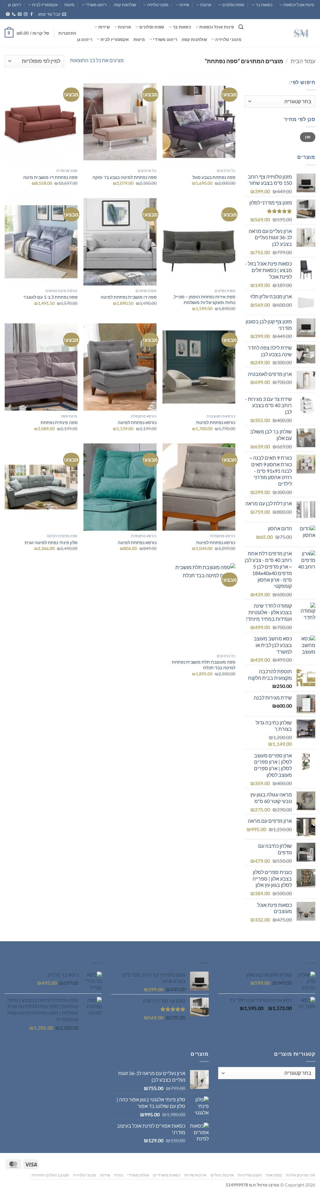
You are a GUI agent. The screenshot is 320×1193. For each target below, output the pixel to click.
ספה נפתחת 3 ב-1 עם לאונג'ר (50, 297)
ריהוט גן (14, 4)
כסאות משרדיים (166, 1175)
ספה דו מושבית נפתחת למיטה (129, 297)
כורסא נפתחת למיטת (215, 422)
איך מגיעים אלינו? (300, 1175)
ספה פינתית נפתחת (59, 422)
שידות (184, 4)
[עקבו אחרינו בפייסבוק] (31, 14)
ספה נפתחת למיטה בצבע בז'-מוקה (124, 177)
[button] (52, 14)
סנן (308, 136)
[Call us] (14, 14)
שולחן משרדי (138, 1175)
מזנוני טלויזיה (157, 4)
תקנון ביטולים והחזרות (50, 1175)
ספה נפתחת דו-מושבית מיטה (50, 177)
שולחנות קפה (124, 4)
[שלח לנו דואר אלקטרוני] (20, 14)
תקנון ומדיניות (250, 1175)
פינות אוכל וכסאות (298, 4)
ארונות (205, 4)
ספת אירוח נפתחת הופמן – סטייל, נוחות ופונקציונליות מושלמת (204, 299)
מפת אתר (274, 1175)
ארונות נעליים (222, 1175)
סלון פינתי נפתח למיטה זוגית (51, 542)
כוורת (118, 1175)
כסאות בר (264, 4)
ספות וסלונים (233, 4)
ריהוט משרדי (96, 4)
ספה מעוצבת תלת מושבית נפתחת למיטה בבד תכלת (203, 664)
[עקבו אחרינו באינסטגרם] (26, 14)
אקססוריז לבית (45, 4)
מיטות (69, 4)
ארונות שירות (195, 1175)
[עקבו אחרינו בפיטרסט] (8, 14)
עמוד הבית (303, 61)
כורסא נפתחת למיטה (137, 422)
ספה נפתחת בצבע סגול (213, 177)
